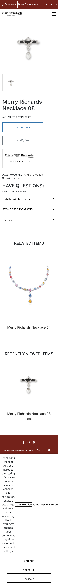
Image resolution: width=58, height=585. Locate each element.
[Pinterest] (34, 442)
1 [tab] (7, 331)
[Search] (42, 5)
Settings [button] (29, 560)
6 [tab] (31, 331)
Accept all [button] (29, 569)
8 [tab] (41, 331)
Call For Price (23, 127)
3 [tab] (17, 331)
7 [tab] (36, 331)
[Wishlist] (46, 5)
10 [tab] (50, 331)
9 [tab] (46, 331)
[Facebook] (23, 442)
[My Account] (56, 5)
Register (40, 450)
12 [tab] (31, 336)
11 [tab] (26, 336)
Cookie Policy (23, 504)
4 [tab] (21, 331)
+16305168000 (19, 191)
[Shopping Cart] (51, 5)
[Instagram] (29, 442)
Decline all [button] (29, 578)
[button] (54, 14)
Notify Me (23, 140)
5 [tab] (26, 331)
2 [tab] (12, 331)
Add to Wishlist (35, 175)
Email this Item (12, 178)
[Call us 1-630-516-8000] (2, 5)
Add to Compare (13, 175)
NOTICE (7, 219)
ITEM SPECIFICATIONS (16, 198)
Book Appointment (28, 4)
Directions (11, 4)
